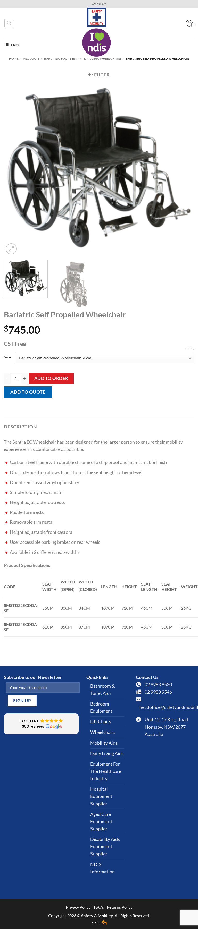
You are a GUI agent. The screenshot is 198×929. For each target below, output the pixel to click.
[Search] (8, 23)
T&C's (98, 907)
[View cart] (190, 23)
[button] (99, 75)
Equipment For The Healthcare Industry (105, 771)
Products (31, 59)
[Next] (183, 169)
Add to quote (27, 392)
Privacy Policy (78, 907)
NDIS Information (102, 868)
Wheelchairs (103, 732)
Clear (189, 348)
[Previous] (14, 169)
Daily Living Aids (107, 753)
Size (7, 357)
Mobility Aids (104, 743)
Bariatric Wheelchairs (102, 59)
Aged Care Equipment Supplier (101, 821)
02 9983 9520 (158, 684)
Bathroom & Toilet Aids (102, 689)
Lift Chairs (100, 721)
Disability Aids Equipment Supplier (105, 846)
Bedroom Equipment (101, 707)
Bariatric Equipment (61, 59)
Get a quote (99, 3)
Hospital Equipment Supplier (101, 796)
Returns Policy (120, 907)
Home (14, 59)
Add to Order (51, 378)
